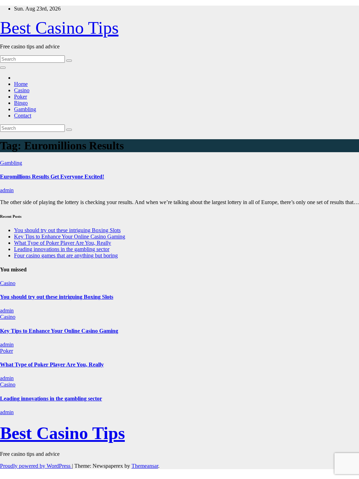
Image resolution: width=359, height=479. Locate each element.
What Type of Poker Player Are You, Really (62, 243)
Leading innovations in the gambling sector (61, 249)
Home (21, 84)
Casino (21, 90)
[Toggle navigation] (3, 68)
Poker (20, 97)
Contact (22, 116)
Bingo (21, 103)
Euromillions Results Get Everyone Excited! (52, 177)
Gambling (25, 109)
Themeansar (144, 466)
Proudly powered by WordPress (36, 466)
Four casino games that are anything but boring (66, 255)
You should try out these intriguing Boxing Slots (67, 230)
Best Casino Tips (59, 28)
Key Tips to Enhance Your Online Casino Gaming (69, 237)
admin (7, 190)
